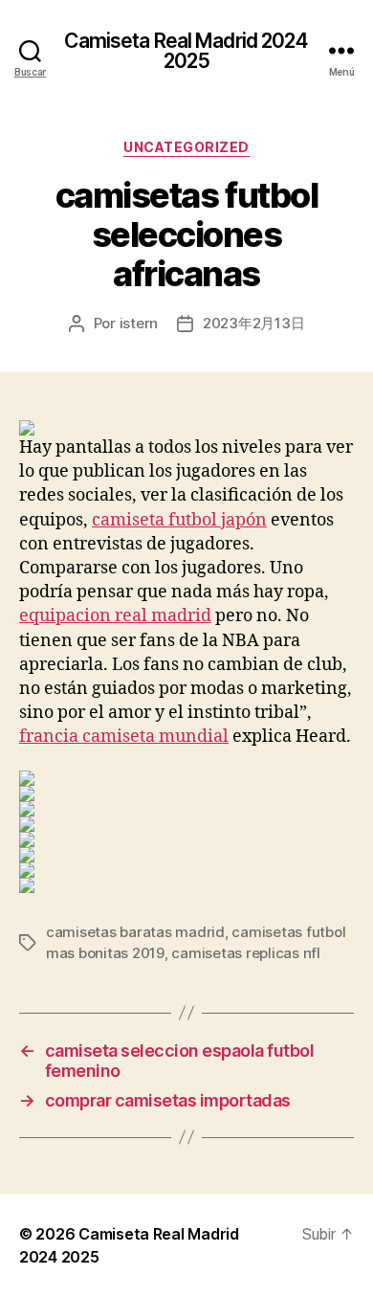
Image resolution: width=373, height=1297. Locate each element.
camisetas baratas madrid (135, 932)
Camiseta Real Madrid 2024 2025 (186, 51)
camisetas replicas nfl (245, 953)
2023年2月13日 (253, 323)
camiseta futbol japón (179, 520)
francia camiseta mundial (124, 737)
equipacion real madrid (115, 616)
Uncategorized (186, 147)
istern (139, 323)
